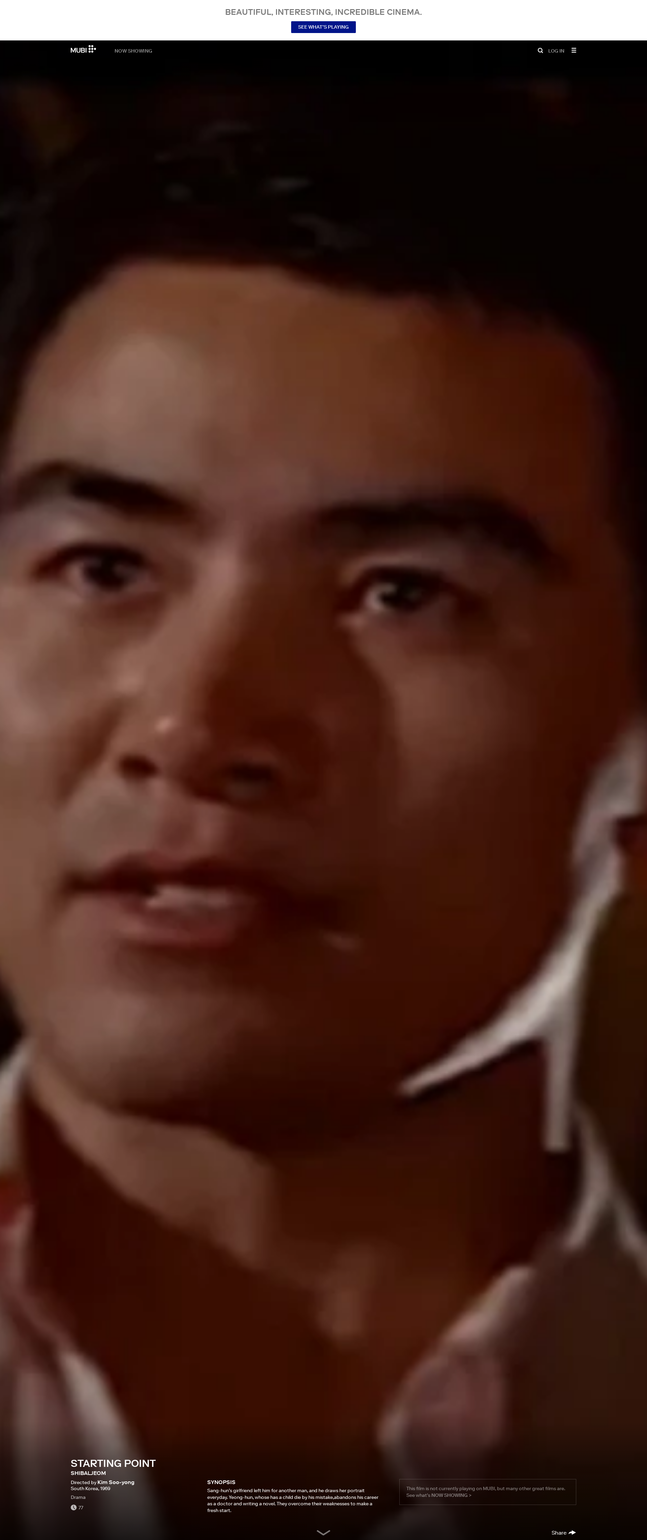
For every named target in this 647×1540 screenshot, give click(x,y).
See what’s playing (323, 27)
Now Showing (133, 50)
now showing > (451, 1495)
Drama (78, 1497)
